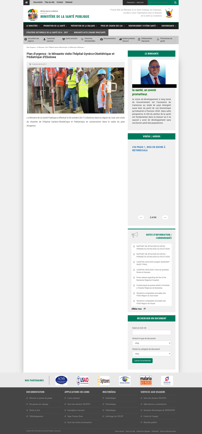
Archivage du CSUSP (114, 416)
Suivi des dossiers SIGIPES (78, 404)
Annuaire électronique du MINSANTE (159, 410)
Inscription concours (75, 410)
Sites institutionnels (168, 431)
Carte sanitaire (73, 398)
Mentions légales (143, 431)
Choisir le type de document (144, 338)
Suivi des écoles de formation (79, 422)
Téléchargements (36, 416)
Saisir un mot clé (139, 327)
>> (165, 217)
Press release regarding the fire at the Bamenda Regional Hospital (151, 278)
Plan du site (49, 2)
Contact (60, 2)
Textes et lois (34, 410)
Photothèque (110, 404)
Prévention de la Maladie (83, 25)
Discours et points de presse (40, 398)
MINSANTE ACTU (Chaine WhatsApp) (89, 32)
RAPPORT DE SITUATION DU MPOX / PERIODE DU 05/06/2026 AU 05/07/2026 (153, 255)
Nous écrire (37, 2)
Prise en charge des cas (112, 25)
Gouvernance (167, 25)
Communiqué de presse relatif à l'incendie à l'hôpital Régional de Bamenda (152, 286)
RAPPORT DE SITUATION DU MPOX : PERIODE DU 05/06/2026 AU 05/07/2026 (153, 247)
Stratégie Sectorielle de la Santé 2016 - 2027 (47, 32)
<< (141, 217)
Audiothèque (110, 398)
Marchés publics (150, 422)
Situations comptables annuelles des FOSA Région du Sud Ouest (151, 294)
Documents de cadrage (38, 404)
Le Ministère (32, 25)
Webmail (68, 2)
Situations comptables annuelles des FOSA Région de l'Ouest (151, 302)
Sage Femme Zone (75, 416)
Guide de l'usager (151, 416)
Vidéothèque (110, 410)
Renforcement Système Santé (142, 25)
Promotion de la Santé (54, 25)
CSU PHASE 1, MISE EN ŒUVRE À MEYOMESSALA (148, 148)
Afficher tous (136, 308)
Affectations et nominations (155, 404)
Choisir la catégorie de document (146, 349)
